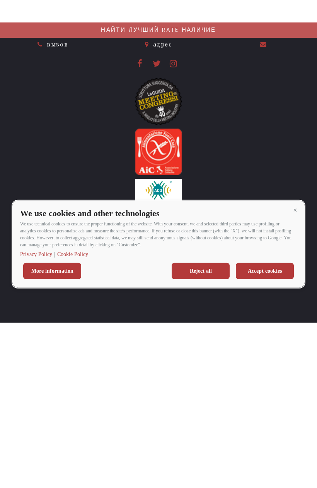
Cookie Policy (72, 254)
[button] (295, 210)
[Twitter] (157, 65)
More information (52, 271)
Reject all (201, 271)
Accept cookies (265, 271)
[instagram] (174, 65)
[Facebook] (141, 65)
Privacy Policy (36, 254)
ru (301, 12)
